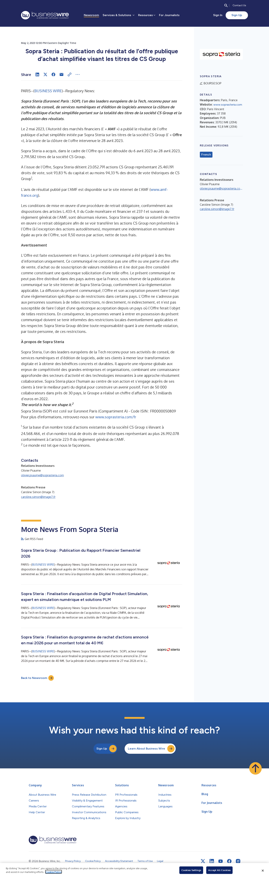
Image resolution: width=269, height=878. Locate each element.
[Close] (263, 870)
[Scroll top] (255, 768)
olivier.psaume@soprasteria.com (42, 475)
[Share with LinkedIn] (37, 74)
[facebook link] (229, 861)
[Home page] (45, 15)
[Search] (226, 5)
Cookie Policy (53, 871)
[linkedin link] (212, 861)
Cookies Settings (191, 870)
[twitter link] (203, 861)
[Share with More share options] (78, 74)
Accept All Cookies (219, 870)
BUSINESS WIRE (48, 90)
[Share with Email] (61, 74)
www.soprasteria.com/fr (115, 416)
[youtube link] (220, 861)
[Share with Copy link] (69, 74)
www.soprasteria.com (227, 104)
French (206, 154)
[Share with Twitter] (45, 74)
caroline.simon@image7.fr (38, 497)
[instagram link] (238, 861)
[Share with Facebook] (53, 74)
